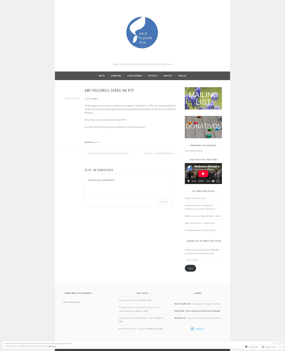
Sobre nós (116, 75)
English (182, 75)
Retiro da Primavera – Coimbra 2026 (200, 223)
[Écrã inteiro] (218, 181)
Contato (167, 75)
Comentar (163, 201)
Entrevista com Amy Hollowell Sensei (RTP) (105, 119)
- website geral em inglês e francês (197, 303)
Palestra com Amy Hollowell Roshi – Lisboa (203, 216)
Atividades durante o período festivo (200, 230)
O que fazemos (134, 75)
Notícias (152, 75)
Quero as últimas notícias (204, 241)
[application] (203, 173)
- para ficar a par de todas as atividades (197, 318)
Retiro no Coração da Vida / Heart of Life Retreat (107, 153)
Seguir (190, 268)
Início (102, 75)
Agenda (96, 142)
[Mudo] (213, 181)
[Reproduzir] (188, 181)
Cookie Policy (51, 346)
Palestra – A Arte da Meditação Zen (159, 153)
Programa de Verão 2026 (195, 198)
